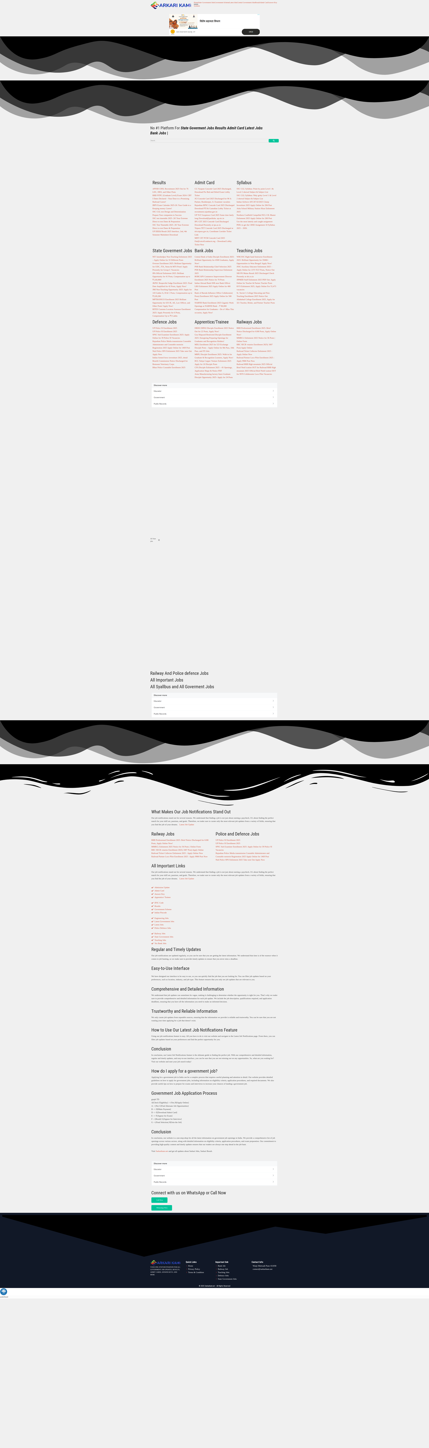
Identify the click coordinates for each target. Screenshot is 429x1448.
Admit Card (264, 2)
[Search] (274, 140)
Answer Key (272, 2)
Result (257, 2)
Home (196, 2)
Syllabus (197, 6)
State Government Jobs (206, 2)
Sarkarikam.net (162, 1151)
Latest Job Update (186, 824)
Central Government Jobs (246, 2)
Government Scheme (221, 2)
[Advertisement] (214, 159)
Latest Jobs (233, 2)
